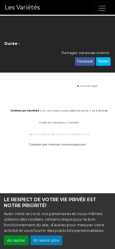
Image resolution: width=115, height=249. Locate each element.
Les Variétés (22, 7)
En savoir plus (46, 240)
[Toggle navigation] (102, 8)
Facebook (85, 61)
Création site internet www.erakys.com (57, 144)
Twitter (103, 61)
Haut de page (88, 85)
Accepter (16, 240)
